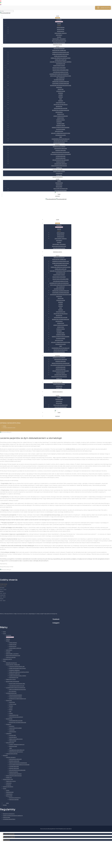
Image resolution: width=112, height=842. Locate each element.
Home (57, 16)
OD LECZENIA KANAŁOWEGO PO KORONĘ (61, 154)
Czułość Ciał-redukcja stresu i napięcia (60, 61)
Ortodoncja (59, 112)
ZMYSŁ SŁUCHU (60, 31)
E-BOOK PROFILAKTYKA (59, 142)
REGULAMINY (59, 186)
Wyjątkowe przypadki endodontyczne (60, 85)
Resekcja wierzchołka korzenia (60, 127)
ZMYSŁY (59, 25)
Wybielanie (59, 175)
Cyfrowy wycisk (60, 91)
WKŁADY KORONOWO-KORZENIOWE (60, 152)
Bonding (60, 93)
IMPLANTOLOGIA (59, 131)
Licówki (61, 95)
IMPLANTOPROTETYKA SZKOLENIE (60, 159)
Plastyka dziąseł (60, 129)
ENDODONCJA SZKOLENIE (60, 148)
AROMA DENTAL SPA (57, 169)
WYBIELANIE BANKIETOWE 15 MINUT (60, 54)
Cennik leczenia (60, 119)
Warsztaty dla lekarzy (59, 146)
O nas (57, 17)
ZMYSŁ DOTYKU (60, 29)
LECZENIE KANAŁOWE (59, 79)
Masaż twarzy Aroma (59, 65)
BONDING (57, 144)
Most (60, 98)
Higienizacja (59, 173)
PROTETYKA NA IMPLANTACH (61, 104)
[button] (8, 834)
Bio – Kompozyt (61, 77)
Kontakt (57, 196)
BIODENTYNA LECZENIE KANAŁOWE (60, 110)
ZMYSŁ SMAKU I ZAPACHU (61, 33)
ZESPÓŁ (59, 23)
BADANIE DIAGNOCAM (59, 48)
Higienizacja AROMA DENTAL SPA (60, 52)
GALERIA (59, 37)
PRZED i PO (59, 167)
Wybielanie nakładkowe (60, 56)
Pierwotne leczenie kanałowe (60, 81)
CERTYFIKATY (59, 35)
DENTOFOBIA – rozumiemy (59, 38)
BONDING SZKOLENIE (61, 150)
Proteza (60, 100)
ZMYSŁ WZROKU (60, 27)
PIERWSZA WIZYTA (57, 44)
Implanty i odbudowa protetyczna (60, 133)
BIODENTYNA (59, 106)
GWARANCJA (59, 184)
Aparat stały (60, 117)
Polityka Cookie (6, 817)
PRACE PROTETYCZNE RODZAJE (59, 165)
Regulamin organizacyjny (61, 188)
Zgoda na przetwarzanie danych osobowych (13, 815)
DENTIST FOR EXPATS (58, 177)
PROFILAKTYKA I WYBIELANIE (59, 50)
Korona (60, 96)
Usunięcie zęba (60, 123)
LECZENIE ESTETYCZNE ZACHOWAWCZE (59, 74)
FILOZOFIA (59, 19)
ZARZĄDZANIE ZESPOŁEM (60, 163)
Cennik (57, 179)
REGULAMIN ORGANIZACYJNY (59, 40)
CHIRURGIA (59, 121)
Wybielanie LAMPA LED (60, 59)
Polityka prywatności (59, 42)
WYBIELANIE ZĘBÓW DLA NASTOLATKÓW (60, 58)
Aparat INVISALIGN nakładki (60, 116)
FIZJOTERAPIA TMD (60, 63)
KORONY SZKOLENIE (60, 158)
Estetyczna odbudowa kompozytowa (60, 75)
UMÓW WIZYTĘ (105, 8)
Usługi (57, 46)
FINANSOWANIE (59, 182)
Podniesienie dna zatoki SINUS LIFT (60, 138)
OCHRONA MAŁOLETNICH (9, 819)
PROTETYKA (59, 87)
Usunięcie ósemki (60, 125)
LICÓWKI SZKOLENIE (60, 156)
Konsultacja (60, 114)
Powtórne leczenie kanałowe (60, 83)
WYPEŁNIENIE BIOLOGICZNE (60, 108)
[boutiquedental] (5, 13)
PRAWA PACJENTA (60, 161)
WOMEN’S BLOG (59, 21)
